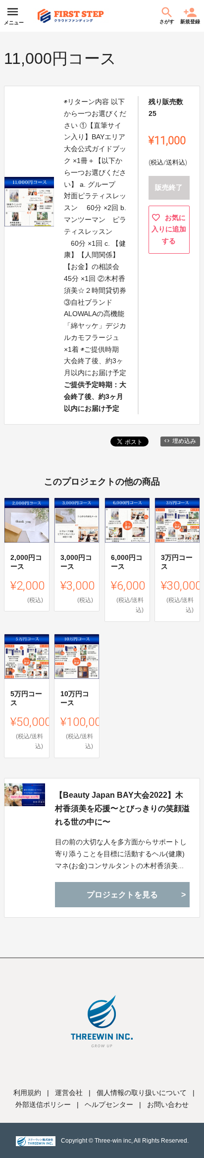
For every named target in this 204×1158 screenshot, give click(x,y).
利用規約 (27, 1093)
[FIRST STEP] (71, 16)
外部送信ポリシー (43, 1104)
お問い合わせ (168, 1104)
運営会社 (69, 1093)
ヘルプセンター (109, 1104)
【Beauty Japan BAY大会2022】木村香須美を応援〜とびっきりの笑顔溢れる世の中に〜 (122, 808)
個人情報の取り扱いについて (142, 1093)
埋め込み (184, 441)
